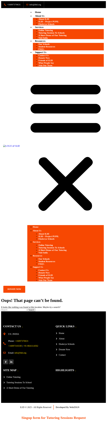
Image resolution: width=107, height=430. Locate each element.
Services (36, 242)
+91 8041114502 (30, 346)
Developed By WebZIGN (67, 407)
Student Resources (46, 47)
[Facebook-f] (5, 361)
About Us (37, 231)
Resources (37, 256)
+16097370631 (21, 341)
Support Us (38, 267)
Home (38, 12)
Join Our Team (45, 65)
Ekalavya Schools (46, 24)
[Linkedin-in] (11, 361)
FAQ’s (41, 49)
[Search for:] (14, 310)
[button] (65, 146)
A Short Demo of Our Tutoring (52, 35)
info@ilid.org (20, 353)
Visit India (43, 38)
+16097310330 (15, 346)
